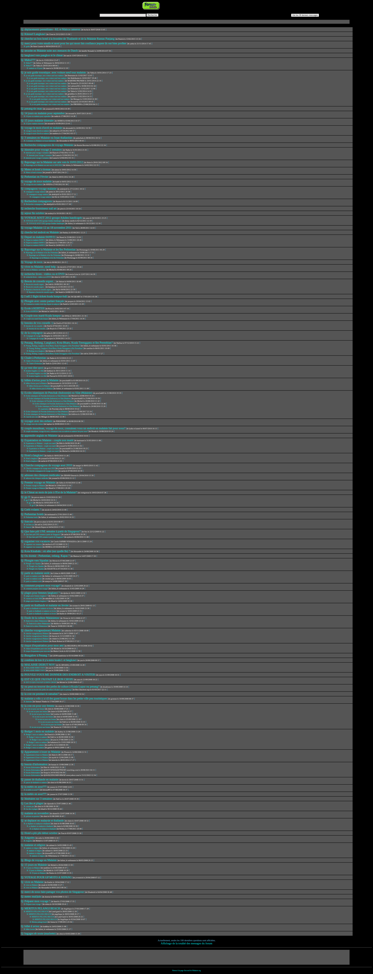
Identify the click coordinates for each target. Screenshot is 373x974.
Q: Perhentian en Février (35, 176)
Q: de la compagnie (32, 332)
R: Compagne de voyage (32, 336)
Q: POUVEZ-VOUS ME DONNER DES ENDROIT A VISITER (58, 674)
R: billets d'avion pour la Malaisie (35, 383)
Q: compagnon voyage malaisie (39, 188)
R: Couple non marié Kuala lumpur (36, 319)
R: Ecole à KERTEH (31, 311)
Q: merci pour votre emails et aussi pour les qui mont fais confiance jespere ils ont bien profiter (74, 43)
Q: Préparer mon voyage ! (36, 901)
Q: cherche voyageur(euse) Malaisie (41, 630)
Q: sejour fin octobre (33, 213)
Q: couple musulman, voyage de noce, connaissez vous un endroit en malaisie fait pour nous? (73, 428)
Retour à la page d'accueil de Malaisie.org (186, 970)
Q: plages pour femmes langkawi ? (40, 592)
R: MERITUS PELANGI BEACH (36, 912)
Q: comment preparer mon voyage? (41, 585)
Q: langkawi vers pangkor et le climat (42, 55)
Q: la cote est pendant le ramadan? (40, 693)
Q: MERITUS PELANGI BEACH (41, 908)
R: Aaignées (28, 841)
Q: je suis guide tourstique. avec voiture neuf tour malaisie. (54, 72)
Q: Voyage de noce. (32, 262)
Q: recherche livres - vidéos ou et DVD (43, 273)
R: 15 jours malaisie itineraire (34, 124)
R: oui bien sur (29, 525)
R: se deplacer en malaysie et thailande (37, 824)
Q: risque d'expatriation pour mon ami (42, 645)
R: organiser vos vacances (33, 544)
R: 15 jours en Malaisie (32, 868)
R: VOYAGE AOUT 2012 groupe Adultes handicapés (43, 221)
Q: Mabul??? (28, 59)
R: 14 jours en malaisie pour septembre (37, 116)
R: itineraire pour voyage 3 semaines (36, 153)
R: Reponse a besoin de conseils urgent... (38, 290)
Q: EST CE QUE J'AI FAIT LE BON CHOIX (47, 679)
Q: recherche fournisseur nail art (39, 208)
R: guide (27, 46)
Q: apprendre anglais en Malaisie (39, 435)
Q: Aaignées (28, 837)
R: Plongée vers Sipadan (32, 564)
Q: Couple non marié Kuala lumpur (41, 315)
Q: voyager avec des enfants (37, 421)
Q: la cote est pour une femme (38, 705)
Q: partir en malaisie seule (35, 572)
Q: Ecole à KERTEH (33, 308)
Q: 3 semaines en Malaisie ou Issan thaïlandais (47, 137)
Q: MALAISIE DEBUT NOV (38, 664)
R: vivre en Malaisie (31, 885)
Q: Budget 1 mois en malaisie (38, 731)
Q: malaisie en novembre (35, 813)
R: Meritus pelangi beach (38, 922)
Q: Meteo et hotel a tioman (36, 169)
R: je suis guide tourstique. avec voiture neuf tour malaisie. (44, 76)
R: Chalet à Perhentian (32, 361)
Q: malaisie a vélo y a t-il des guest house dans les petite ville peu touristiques (64, 698)
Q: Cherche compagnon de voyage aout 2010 (47, 465)
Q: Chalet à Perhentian (34, 357)
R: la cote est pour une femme (34, 709)
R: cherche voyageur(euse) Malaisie (36, 633)
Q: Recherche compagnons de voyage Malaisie (47, 144)
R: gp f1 (27, 500)
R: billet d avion (29, 929)
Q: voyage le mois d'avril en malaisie (42, 127)
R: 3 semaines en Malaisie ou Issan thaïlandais (40, 141)
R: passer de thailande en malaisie (35, 783)
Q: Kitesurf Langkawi (33, 34)
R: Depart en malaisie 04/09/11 (35, 240)
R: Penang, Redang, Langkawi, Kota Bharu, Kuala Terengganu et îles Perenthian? (52, 346)
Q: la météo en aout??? (34, 786)
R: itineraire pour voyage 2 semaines (36, 158)
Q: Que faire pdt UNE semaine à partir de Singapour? (51, 531)
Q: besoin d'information (34, 764)
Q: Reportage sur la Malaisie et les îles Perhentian (48, 249)
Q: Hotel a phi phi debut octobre (39, 833)
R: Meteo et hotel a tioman (33, 173)
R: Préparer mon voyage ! (33, 904)
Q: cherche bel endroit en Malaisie (40, 232)
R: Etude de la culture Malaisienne (36, 621)
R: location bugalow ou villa (34, 371)
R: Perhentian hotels (31, 517)
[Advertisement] (197, 5)
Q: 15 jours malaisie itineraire (37, 120)
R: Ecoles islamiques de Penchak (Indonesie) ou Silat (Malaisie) (46, 396)
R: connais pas (29, 806)
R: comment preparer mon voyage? (36, 589)
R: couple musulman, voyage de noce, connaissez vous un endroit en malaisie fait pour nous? (56, 431)
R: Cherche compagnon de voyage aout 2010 (39, 468)
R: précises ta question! (32, 816)
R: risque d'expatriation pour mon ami (37, 651)
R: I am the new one (31, 417)
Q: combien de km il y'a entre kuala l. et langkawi (49, 660)
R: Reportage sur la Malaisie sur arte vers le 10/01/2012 (43, 165)
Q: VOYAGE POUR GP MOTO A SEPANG (46, 877)
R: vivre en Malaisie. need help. (35, 270)
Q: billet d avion (30, 926)
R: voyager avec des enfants (34, 424)
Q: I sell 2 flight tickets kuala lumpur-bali (44, 296)
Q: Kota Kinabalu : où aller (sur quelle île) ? (46, 551)
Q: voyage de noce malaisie (36, 181)
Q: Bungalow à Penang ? (35, 655)
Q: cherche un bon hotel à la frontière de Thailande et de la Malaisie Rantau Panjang (68, 38)
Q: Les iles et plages (32, 803)
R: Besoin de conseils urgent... (34, 284)
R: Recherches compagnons (33, 204)
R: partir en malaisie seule (33, 576)
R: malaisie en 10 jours (35, 68)
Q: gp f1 (26, 497)
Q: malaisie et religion (33, 844)
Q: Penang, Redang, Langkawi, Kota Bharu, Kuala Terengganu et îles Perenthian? (67, 342)
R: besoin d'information (32, 767)
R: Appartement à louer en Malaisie (36, 755)
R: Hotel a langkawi (31, 458)
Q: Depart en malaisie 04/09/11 (38, 236)
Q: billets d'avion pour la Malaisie (40, 380)
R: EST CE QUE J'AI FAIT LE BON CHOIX (40, 682)
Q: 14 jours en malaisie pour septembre (43, 113)
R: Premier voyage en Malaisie (34, 486)
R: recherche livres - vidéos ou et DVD (37, 277)
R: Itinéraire (28, 702)
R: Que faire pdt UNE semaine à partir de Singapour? (42, 534)
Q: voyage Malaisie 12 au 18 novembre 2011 (46, 227)
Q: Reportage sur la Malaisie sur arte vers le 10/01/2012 (52, 162)
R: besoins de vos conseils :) (34, 326)
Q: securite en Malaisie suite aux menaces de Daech (50, 50)
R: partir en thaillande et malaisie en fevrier (39, 608)
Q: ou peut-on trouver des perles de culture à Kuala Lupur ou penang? (60, 686)
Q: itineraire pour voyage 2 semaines (42, 149)
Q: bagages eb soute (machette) (38, 933)
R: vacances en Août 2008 (33, 599)
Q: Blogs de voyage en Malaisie (39, 860)
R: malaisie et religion (31, 848)
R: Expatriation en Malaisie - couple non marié (40, 443)
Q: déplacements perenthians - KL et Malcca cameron (51, 29)
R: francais (28, 527)
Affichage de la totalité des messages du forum (186, 943)
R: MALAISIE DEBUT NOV (34, 668)
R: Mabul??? (28, 63)
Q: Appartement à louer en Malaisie (41, 751)
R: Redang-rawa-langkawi (36, 351)
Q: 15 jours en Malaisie (34, 864)
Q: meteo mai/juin (31, 896)
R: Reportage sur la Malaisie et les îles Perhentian (41, 253)
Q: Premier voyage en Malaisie (38, 482)
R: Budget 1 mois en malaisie (34, 734)
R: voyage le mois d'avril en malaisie (36, 131)
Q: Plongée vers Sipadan (35, 560)
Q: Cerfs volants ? (31, 509)
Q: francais (27, 521)
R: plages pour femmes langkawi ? (36, 596)
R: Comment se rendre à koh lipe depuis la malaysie (42, 304)
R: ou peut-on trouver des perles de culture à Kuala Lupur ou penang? (48, 690)
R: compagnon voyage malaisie (35, 192)
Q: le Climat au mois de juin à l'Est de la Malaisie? (49, 492)
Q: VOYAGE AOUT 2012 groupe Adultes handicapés (52, 217)
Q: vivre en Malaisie (32, 881)
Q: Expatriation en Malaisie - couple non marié (47, 440)
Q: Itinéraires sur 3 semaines (37, 798)
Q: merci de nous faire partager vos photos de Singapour (53, 891)
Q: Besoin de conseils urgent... (38, 281)
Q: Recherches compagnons (37, 201)
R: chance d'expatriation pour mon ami (37, 649)
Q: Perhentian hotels (32, 514)
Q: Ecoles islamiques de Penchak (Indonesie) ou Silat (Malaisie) (57, 392)
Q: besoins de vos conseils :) (37, 322)
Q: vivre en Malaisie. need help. (39, 266)
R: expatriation (43, 409)
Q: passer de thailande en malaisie (40, 779)
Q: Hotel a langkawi (32, 455)
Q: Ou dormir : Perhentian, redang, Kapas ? (45, 555)
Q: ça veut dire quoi (32, 367)
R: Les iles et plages (31, 809)
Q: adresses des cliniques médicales (41, 475)
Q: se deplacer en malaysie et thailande (42, 820)
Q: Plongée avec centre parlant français (43, 301)
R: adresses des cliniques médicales (36, 478)
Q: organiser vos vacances (36, 541)
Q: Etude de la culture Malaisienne (40, 617)
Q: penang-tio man (32, 108)
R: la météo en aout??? (32, 790)
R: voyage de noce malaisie (33, 184)
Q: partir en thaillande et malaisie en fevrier (45, 605)
